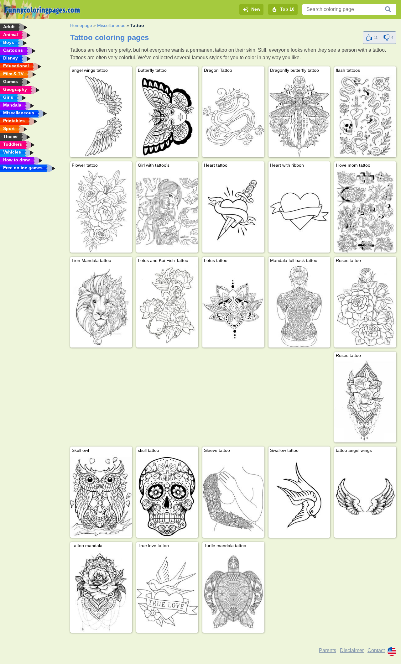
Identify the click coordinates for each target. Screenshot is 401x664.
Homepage (81, 25)
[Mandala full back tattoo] (299, 306)
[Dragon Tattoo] (233, 116)
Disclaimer (352, 650)
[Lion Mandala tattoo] (101, 306)
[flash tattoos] (365, 116)
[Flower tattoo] (101, 211)
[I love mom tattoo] (365, 211)
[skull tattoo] (167, 496)
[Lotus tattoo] (233, 306)
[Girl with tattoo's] (167, 211)
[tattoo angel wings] (365, 496)
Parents (327, 650)
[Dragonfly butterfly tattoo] (299, 116)
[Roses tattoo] (365, 306)
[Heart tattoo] (233, 211)
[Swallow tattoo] (299, 496)
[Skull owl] (101, 496)
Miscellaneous (111, 25)
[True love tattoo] (167, 592)
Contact (376, 650)
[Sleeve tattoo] (233, 496)
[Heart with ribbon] (299, 211)
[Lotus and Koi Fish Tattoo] (167, 306)
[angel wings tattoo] (101, 116)
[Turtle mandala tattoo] (233, 592)
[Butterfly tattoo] (167, 116)
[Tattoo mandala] (101, 592)
